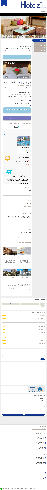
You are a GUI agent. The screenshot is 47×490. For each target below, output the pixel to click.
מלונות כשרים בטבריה (41, 464)
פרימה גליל (20, 82)
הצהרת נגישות (7, 488)
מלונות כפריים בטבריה (41, 439)
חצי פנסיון (42, 303)
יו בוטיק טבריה (26, 256)
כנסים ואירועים (35, 303)
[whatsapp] (35, 429)
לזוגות (30, 303)
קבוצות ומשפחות (5, 303)
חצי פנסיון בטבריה (42, 448)
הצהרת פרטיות (13, 488)
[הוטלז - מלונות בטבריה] (23, 5)
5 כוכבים (31, 488)
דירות (42, 401)
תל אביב (43, 474)
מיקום (42, 50)
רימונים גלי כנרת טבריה (25, 278)
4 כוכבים (26, 488)
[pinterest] (37, 429)
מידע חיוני (41, 40)
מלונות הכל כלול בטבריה (41, 437)
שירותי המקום (40, 45)
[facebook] (45, 429)
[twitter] (43, 429)
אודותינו (18, 488)
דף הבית (35, 488)
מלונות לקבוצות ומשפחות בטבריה (39, 444)
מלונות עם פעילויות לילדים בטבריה (39, 463)
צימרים (42, 405)
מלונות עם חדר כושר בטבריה (40, 457)
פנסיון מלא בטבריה (42, 447)
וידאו (42, 47)
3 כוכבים (22, 488)
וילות (42, 403)
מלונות (42, 404)
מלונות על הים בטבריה (41, 443)
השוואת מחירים (40, 42)
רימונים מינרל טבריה (10, 277)
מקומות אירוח (4, 1)
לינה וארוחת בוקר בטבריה (41, 449)
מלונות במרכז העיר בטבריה (40, 442)
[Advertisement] (23, 373)
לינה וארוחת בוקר (24, 303)
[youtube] (39, 429)
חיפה (44, 478)
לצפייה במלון (27, 266)
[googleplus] (41, 429)
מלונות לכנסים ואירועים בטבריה (40, 438)
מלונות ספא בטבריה (41, 459)
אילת (44, 472)
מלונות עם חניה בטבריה (41, 462)
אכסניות (42, 400)
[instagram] (33, 429)
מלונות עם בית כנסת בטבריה (40, 458)
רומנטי (42, 305)
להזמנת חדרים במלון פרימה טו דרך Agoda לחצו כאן (17, 56)
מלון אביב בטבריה (11, 256)
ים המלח (43, 473)
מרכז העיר (17, 303)
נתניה (44, 477)
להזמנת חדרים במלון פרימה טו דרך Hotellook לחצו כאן (17, 110)
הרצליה (43, 479)
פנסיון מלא (12, 303)
